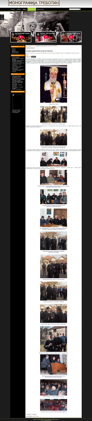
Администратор (40, 9)
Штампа (68, 53)
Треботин (19, 9)
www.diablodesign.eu (48, 420)
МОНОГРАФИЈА (31, 9)
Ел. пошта (72, 53)
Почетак (33, 45)
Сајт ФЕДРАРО (15, 112)
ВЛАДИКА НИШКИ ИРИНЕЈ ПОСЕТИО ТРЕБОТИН (39, 51)
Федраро (25, 9)
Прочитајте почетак (16, 110)
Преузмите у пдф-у (16, 111)
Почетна (13, 48)
